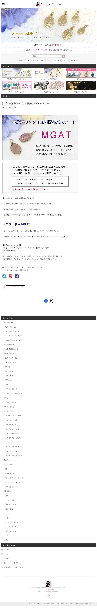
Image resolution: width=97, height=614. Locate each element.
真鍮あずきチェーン (12, 487)
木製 (6, 535)
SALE (5, 540)
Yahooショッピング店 (41, 256)
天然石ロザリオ (10, 402)
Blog (6, 554)
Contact (7, 558)
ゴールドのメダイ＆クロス (14, 331)
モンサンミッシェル (12, 429)
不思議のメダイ (38, 60)
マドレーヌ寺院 (10, 424)
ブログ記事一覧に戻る (15, 286)
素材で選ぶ (7, 491)
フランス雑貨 (8, 464)
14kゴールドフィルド (12, 522)
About (6, 549)
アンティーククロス (12, 451)
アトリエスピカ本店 (24, 256)
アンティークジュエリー (13, 456)
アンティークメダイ (12, 447)
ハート (7, 384)
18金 (48, 60)
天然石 (65, 60)
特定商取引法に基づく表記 (13, 567)
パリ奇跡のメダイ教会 (13, 416)
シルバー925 (74, 60)
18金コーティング (11, 504)
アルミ (7, 513)
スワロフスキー (10, 526)
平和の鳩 (8, 380)
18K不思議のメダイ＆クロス (15, 340)
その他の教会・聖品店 (13, 438)
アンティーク (8, 442)
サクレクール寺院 (11, 420)
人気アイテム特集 (10, 327)
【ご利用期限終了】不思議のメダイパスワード (28, 103)
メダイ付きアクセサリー (13, 393)
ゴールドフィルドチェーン (14, 478)
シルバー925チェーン (12, 482)
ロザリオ (7, 398)
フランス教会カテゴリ (11, 411)
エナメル (56, 60)
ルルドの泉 (9, 371)
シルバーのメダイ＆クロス (14, 336)
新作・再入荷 (8, 322)
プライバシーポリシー (12, 563)
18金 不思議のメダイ (12, 349)
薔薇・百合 (9, 376)
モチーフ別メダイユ (10, 353)
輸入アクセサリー (10, 460)
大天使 (7, 367)
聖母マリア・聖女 (11, 358)
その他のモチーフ (11, 389)
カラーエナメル (10, 531)
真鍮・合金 (9, 509)
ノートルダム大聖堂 (12, 433)
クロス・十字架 (9, 407)
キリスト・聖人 (10, 362)
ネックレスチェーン (10, 473)
